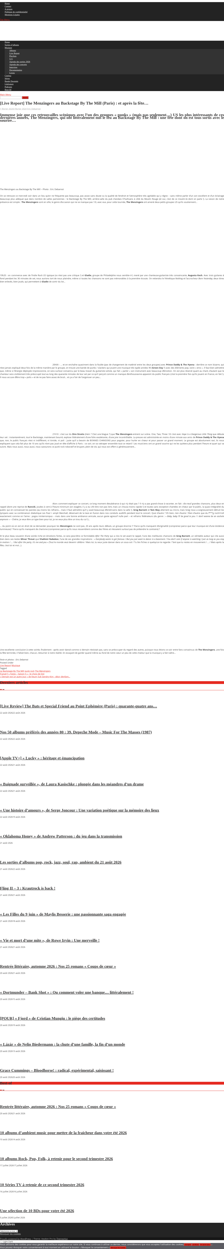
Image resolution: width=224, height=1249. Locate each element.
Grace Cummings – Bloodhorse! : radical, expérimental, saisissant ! (57, 1070)
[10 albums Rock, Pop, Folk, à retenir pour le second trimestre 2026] (7, 1152)
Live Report (14, 53)
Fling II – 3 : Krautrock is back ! (27, 888)
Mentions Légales (12, 15)
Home (7, 3)
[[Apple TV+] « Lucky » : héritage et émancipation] (7, 751)
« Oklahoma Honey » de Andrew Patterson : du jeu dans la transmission (61, 836)
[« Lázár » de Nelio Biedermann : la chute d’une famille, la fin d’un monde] (7, 1037)
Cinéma (8, 76)
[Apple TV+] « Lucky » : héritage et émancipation (42, 758)
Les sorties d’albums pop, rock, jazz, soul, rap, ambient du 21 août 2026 (60, 862)
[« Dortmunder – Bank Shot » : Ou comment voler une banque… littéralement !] (7, 985)
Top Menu (5, 19)
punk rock (29, 671)
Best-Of (8, 89)
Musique (8, 48)
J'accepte (188, 1245)
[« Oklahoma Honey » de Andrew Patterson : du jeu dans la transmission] (7, 829)
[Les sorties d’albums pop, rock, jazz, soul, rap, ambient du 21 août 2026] (7, 855)
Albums (12, 50)
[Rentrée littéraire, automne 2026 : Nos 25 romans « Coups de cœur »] (7, 959)
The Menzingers (43, 671)
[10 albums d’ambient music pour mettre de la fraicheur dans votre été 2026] (7, 1126)
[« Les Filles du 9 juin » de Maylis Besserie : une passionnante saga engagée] (7, 907)
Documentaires (15, 70)
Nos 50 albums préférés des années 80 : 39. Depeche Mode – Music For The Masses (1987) (76, 732)
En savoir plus (205, 1245)
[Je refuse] (212, 1245)
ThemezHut (62, 1238)
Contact (8, 6)
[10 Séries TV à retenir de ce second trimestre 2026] (7, 1178)
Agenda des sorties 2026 (19, 62)
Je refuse (195, 1245)
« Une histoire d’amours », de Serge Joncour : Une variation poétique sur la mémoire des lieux (79, 810)
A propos (8, 9)
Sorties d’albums (12, 45)
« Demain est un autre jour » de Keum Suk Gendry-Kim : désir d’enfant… (35, 676)
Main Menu (5, 94)
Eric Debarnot (34, 108)
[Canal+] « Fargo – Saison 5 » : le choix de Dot (22, 673)
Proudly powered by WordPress (15, 1238)
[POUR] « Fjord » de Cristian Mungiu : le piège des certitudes (52, 1018)
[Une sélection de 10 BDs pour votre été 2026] (7, 1204)
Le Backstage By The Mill (12, 671)
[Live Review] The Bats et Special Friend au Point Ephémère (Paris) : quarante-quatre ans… (78, 706)
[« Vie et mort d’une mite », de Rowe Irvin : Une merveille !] (7, 933)
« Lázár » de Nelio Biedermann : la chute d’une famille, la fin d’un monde (62, 1044)
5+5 (11, 59)
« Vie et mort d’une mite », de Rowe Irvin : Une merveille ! (50, 940)
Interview (13, 67)
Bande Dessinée (11, 81)
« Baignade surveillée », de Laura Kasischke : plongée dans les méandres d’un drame (72, 784)
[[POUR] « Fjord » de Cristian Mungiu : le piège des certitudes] (7, 1011)
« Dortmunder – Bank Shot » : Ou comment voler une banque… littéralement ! (67, 992)
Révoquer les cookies (10, 1233)
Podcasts (8, 87)
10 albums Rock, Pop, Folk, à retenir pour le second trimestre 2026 (56, 1159)
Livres (12, 73)
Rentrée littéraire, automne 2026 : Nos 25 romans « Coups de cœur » (58, 966)
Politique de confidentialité (16, 12)
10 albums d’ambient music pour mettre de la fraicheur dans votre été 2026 (63, 1133)
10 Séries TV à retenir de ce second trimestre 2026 (42, 1185)
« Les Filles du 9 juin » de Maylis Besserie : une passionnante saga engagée (63, 914)
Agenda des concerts (18, 64)
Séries (7, 78)
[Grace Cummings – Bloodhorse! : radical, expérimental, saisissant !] (7, 1063)
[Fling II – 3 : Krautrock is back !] (7, 881)
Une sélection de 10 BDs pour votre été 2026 (37, 1211)
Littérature (9, 84)
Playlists (12, 56)
